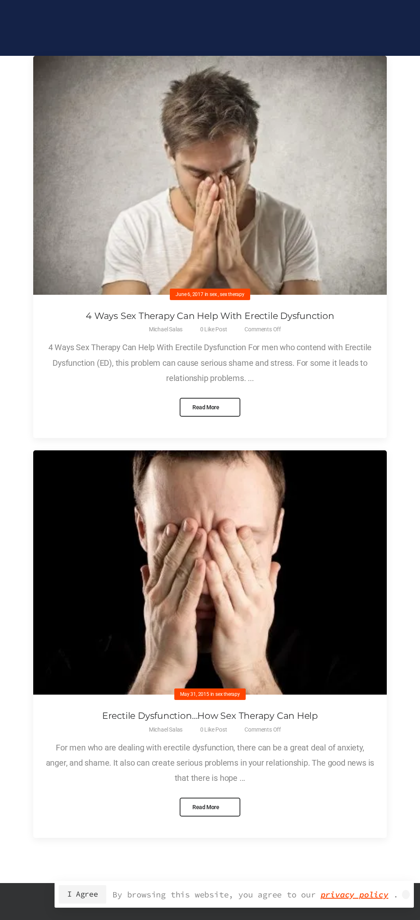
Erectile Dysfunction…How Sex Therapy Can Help (210, 715)
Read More (206, 407)
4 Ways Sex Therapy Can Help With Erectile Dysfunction (210, 315)
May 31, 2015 (194, 694)
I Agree (82, 894)
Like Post (213, 329)
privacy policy (354, 894)
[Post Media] (209, 175)
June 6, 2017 (189, 294)
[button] (406, 894)
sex (213, 294)
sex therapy (232, 294)
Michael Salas (166, 329)
